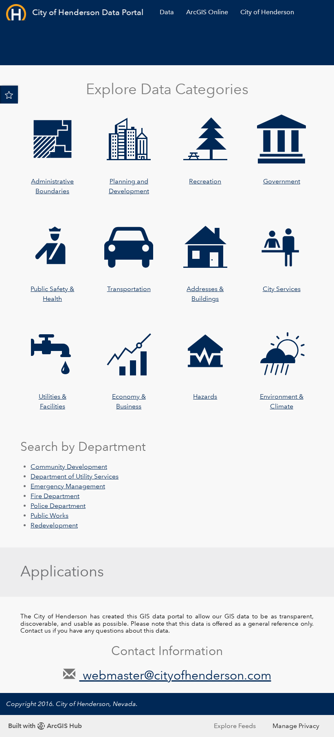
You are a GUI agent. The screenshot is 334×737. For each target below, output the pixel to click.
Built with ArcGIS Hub (45, 726)
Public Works (49, 515)
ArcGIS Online (207, 12)
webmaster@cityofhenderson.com (175, 675)
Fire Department (55, 496)
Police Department (58, 506)
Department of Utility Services (75, 476)
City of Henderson (267, 12)
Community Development (69, 466)
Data (167, 12)
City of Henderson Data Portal (87, 12)
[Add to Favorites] (9, 95)
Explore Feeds (235, 726)
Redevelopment (54, 525)
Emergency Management (68, 486)
